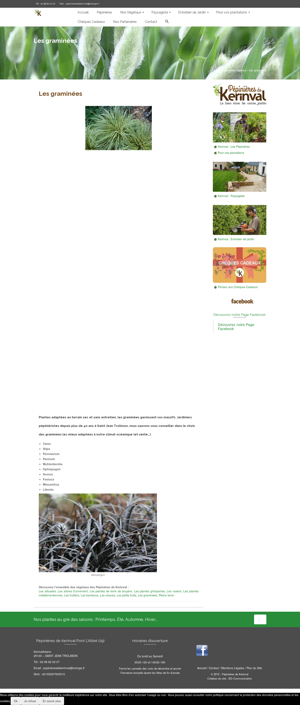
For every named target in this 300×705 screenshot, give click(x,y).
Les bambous (89, 595)
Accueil (201, 668)
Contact (214, 668)
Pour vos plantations (231, 153)
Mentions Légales (232, 668)
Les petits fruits (126, 595)
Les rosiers (174, 591)
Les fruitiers (71, 595)
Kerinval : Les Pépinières (234, 146)
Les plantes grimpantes (149, 591)
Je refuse (30, 701)
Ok (16, 701)
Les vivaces (107, 595)
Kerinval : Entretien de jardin (236, 239)
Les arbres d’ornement (73, 591)
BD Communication (240, 678)
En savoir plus (52, 701)
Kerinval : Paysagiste (231, 196)
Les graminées (147, 595)
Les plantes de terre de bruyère (110, 591)
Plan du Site (254, 668)
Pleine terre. (166, 595)
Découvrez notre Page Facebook (239, 315)
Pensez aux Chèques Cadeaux (238, 287)
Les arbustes (47, 591)
